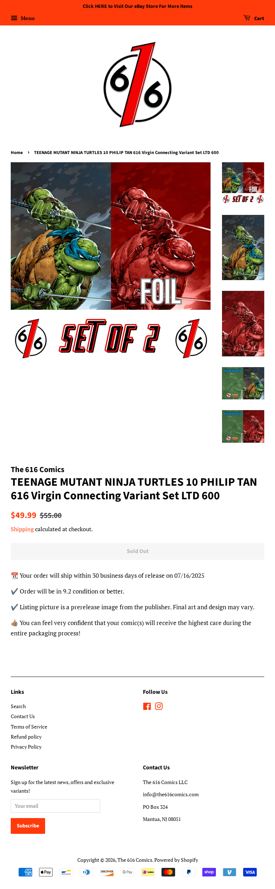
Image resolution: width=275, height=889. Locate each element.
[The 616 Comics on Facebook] (147, 707)
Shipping (22, 529)
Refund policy (26, 736)
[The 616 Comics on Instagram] (159, 707)
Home (17, 152)
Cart (258, 18)
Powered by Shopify (176, 859)
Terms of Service (29, 726)
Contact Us (23, 716)
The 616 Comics (134, 859)
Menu (27, 18)
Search (18, 706)
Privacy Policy (26, 746)
